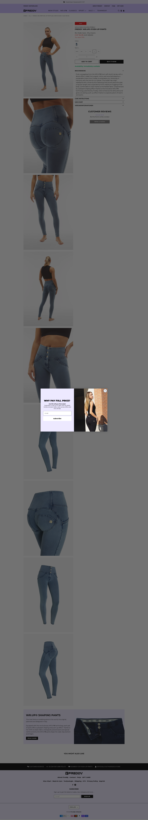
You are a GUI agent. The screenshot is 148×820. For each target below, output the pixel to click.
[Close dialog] (105, 390)
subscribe (57, 418)
